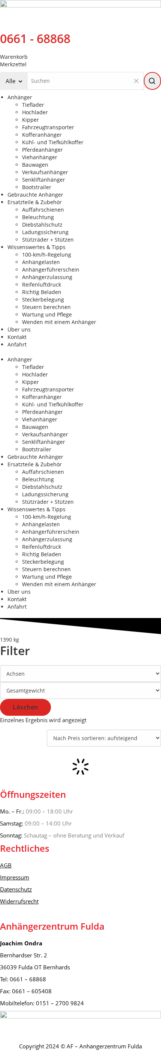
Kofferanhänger (42, 134)
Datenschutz (16, 889)
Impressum (14, 877)
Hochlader (35, 112)
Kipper (30, 119)
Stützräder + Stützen (48, 239)
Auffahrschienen (43, 209)
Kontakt (17, 336)
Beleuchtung (38, 217)
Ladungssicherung (45, 232)
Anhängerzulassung (47, 277)
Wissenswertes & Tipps (36, 247)
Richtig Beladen (41, 292)
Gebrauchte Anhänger (35, 194)
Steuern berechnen (46, 307)
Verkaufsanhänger (45, 172)
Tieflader (33, 104)
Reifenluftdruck (41, 284)
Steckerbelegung (43, 299)
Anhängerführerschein (50, 269)
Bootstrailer (36, 187)
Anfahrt (17, 344)
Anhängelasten (41, 262)
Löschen (25, 707)
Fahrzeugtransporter (48, 127)
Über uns (19, 329)
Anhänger (19, 97)
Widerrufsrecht (19, 901)
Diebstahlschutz (42, 224)
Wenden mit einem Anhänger (59, 321)
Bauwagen (35, 164)
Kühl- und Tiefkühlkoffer (52, 142)
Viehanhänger (39, 157)
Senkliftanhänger (43, 179)
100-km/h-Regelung (46, 254)
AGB (6, 865)
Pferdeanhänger (42, 149)
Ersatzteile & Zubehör (34, 202)
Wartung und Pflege (47, 314)
